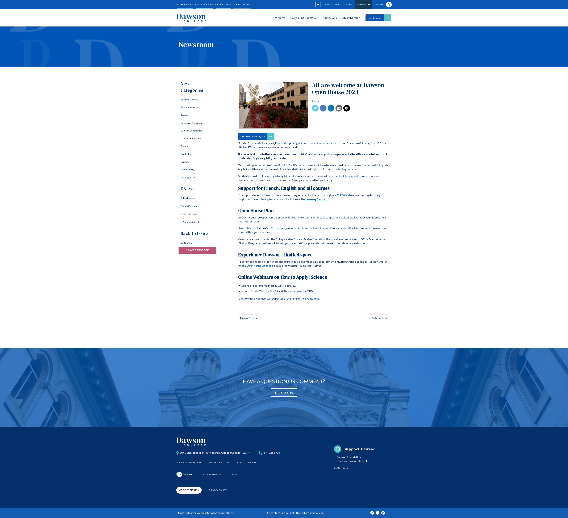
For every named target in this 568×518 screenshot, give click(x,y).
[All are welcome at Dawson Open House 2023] (273, 106)
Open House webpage (260, 265)
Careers (348, 4)
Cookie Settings (189, 490)
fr (318, 4)
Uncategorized (188, 177)
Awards (185, 115)
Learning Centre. (316, 199)
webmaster (204, 512)
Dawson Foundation (191, 138)
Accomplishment (190, 99)
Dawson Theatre (211, 474)
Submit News (188, 198)
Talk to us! (284, 392)
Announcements (189, 107)
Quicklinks (362, 4)
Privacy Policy (218, 490)
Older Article (379, 318)
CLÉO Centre (345, 195)
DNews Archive (189, 213)
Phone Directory (219, 462)
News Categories (192, 87)
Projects (185, 161)
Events (184, 146)
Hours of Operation (188, 462)
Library (234, 474)
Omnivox (378, 4)
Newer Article (248, 318)
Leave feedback (197, 250)
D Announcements (190, 221)
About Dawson (332, 4)
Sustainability (187, 169)
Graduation (186, 154)
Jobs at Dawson (246, 462)
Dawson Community (191, 130)
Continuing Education (191, 122)
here (316, 298)
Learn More (341, 467)
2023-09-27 (187, 242)
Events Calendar (189, 206)
